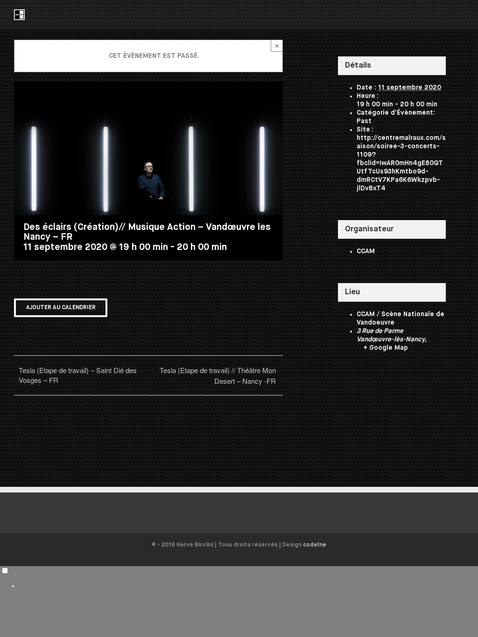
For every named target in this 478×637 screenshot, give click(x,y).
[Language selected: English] (239, 578)
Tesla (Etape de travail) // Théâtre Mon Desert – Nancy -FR (217, 375)
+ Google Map (385, 348)
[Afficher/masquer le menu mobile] (460, 14)
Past (364, 121)
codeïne (314, 545)
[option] (248, 586)
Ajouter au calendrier (61, 308)
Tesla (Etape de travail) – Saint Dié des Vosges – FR (78, 375)
